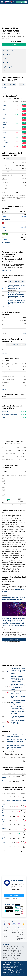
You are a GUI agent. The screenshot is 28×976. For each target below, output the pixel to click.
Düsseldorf (4, 829)
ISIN (13, 33)
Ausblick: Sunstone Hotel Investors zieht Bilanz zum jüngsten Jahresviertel (16, 302)
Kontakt (5, 930)
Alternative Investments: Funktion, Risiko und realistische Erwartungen (15, 747)
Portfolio (12, 957)
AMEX (3, 842)
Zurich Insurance (5, 141)
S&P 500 (20, 950)
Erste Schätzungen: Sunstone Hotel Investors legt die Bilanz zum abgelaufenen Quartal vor (16, 294)
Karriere (5, 932)
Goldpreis (9, 952)
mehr (8, 159)
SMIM (17, 946)
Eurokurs (12, 953)
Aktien (15, 952)
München (3, 838)
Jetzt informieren (6, 270)
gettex (3, 797)
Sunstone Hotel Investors (9, 400)
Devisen (20, 952)
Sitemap (5, 936)
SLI (14, 946)
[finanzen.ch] (9, 1)
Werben (14, 932)
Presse (5, 934)
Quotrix (3, 816)
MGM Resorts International (9, 414)
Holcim (4, 132)
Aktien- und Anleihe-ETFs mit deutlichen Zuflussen (18, 717)
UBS (4, 110)
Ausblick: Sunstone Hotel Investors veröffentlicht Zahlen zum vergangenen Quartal (16, 286)
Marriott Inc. (5, 411)
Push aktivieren (6, 219)
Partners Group (5, 123)
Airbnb (3, 417)
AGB (18, 936)
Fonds (4, 955)
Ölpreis (16, 959)
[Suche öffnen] (26, 2)
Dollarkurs (6, 953)
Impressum (20, 930)
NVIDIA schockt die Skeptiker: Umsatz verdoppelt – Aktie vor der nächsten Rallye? (18, 671)
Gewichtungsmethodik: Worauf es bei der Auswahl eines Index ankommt (16, 741)
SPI (11, 946)
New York (3, 811)
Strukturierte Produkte (14, 955)
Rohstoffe (5, 957)
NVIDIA (5, 114)
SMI (4, 952)
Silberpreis (19, 953)
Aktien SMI (5, 946)
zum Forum (4, 583)
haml (3, 847)
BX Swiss (3, 761)
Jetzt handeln (14, 639)
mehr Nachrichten (7, 307)
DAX (22, 946)
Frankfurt (3, 820)
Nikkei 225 (13, 950)
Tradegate (3, 781)
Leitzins (22, 959)
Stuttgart (3, 825)
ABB (4, 119)
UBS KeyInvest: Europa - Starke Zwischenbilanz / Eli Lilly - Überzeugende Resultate (18, 686)
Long (24, 104)
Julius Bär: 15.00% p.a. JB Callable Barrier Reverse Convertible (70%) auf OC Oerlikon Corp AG (18, 679)
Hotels (24, 333)
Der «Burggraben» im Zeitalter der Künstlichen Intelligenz (18, 702)
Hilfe (13, 930)
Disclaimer (20, 934)
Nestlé (4, 105)
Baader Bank (4, 833)
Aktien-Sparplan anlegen (14, 41)
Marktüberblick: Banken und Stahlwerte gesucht (17, 692)
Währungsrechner (8, 959)
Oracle (4, 137)
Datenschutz (20, 932)
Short (23, 106)
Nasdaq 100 (6, 950)
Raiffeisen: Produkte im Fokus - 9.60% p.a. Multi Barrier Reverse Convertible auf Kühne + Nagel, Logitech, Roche (18, 710)
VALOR (3, 33)
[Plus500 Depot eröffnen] (8, 2)
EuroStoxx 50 (6, 948)
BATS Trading (3, 806)
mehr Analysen (6, 353)
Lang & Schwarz (4, 776)
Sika (4, 146)
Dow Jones (14, 948)
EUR (4, 159)
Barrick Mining (4, 128)
